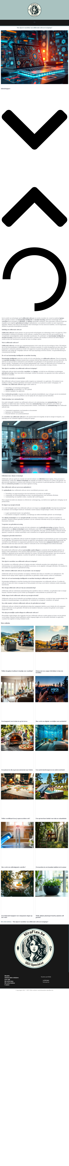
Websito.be (46, 982)
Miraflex (7, 976)
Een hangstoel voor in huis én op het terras (14, 721)
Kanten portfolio (46, 977)
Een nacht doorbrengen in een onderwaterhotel (50, 770)
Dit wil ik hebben (6, 922)
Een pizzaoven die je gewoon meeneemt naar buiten (17, 770)
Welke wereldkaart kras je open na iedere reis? (15, 818)
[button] (34, 22)
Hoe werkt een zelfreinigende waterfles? (13, 867)
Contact (6, 985)
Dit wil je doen (8, 981)
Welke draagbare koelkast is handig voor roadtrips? (17, 671)
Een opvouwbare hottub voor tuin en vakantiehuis (51, 818)
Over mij (7, 979)
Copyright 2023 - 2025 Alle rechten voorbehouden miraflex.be (34, 990)
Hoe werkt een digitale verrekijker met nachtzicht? (51, 721)
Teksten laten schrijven (11, 977)
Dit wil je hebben (9, 983)
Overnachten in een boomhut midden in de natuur (51, 867)
